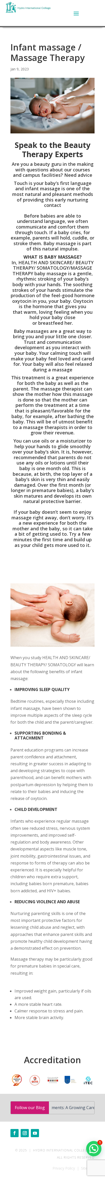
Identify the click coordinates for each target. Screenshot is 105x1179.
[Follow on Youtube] (35, 1133)
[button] (93, 1148)
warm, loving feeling (47, 312)
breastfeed (50, 323)
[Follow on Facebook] (14, 1133)
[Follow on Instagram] (25, 1133)
